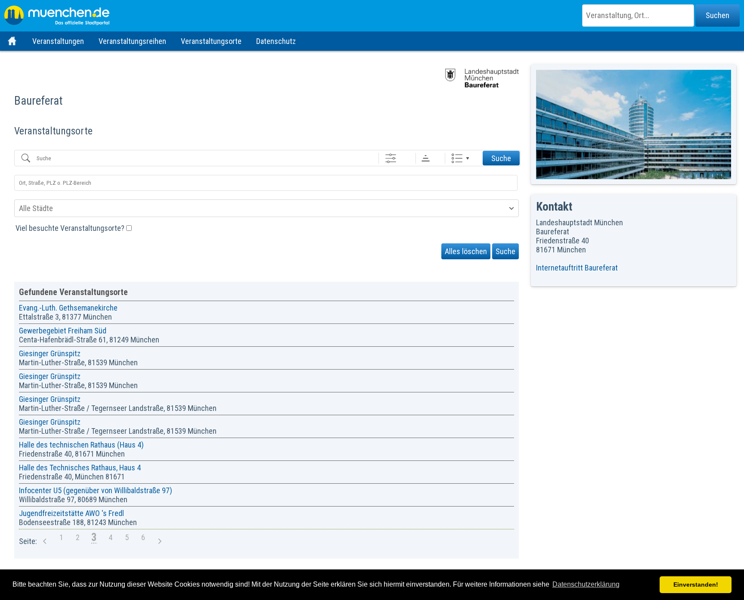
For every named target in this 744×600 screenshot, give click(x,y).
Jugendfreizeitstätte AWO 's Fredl (71, 513)
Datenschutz (276, 41)
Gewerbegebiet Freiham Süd (62, 330)
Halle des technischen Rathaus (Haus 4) (81, 444)
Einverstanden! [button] (695, 584)
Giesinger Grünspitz (50, 353)
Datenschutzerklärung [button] (586, 584)
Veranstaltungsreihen (132, 41)
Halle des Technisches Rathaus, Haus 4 (80, 467)
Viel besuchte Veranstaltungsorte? (71, 228)
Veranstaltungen (58, 41)
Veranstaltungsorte (211, 41)
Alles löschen (466, 251)
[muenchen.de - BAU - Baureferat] (372, 13)
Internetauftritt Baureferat (577, 267)
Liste (457, 158)
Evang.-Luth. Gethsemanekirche (68, 307)
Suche (501, 158)
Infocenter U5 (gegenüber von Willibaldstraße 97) (95, 490)
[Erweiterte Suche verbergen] (390, 158)
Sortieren (425, 158)
